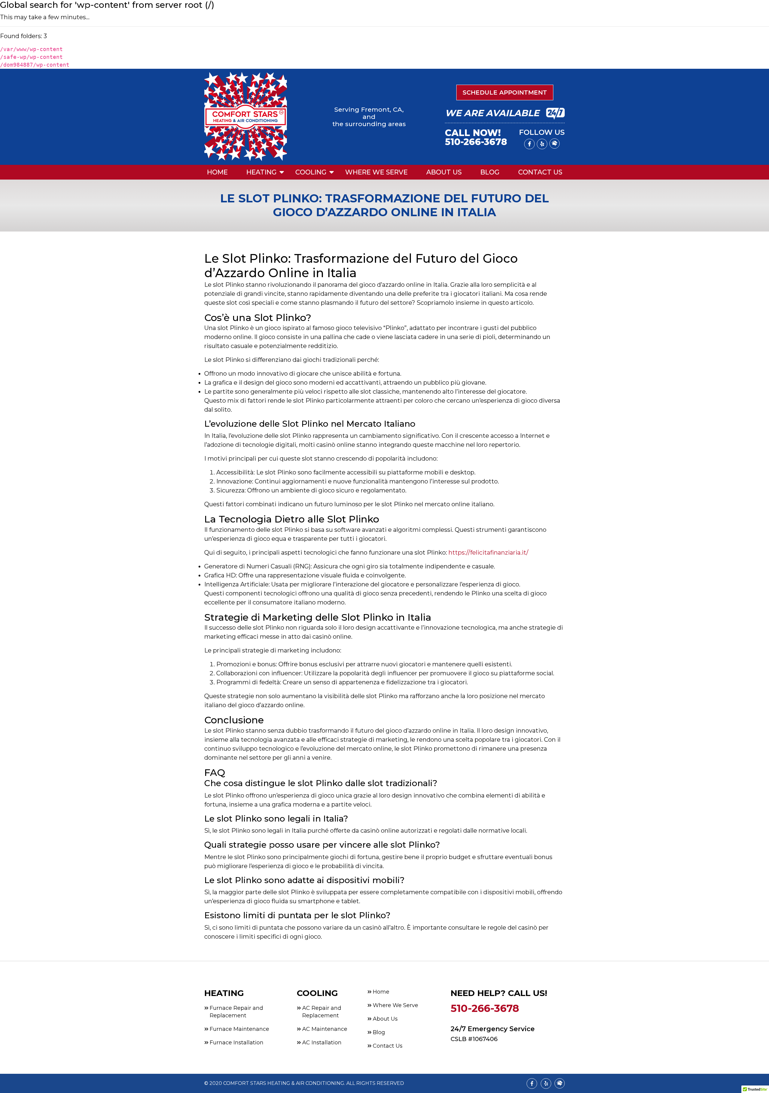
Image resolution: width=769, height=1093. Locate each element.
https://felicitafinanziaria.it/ (488, 552)
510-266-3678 (476, 141)
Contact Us (540, 172)
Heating (261, 172)
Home (217, 172)
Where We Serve (376, 172)
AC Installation (322, 1042)
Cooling (311, 172)
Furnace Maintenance (239, 1029)
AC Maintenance (324, 1029)
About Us (444, 172)
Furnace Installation (236, 1042)
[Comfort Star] (245, 116)
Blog (490, 172)
